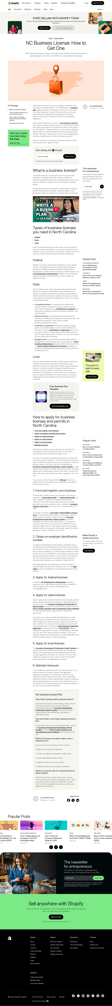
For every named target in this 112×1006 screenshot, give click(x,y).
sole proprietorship (49, 497)
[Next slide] (61, 847)
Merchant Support (56, 942)
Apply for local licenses (43, 442)
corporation (54, 513)
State (37, 240)
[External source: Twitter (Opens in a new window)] (78, 995)
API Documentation (76, 945)
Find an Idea (18, 9)
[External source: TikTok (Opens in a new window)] (93, 995)
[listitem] (56, 832)
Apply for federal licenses (44, 436)
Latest (45, 9)
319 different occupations (65, 309)
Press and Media (35, 951)
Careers (32, 945)
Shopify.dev (74, 942)
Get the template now (60, 406)
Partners (33, 954)
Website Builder (35, 980)
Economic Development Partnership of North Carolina (53, 467)
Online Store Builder (36, 977)
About (32, 942)
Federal (37, 237)
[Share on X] (73, 800)
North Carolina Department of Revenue (52, 346)
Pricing (46, 3)
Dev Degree (74, 948)
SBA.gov (63, 480)
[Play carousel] (56, 847)
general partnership (67, 497)
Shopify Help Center (56, 945)
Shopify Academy (56, 951)
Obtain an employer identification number (50, 433)
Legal (32, 960)
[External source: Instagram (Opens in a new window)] (88, 995)
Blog (9, 9)
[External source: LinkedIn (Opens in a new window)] (97, 995)
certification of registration (59, 330)
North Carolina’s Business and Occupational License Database (56, 609)
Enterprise (54, 3)
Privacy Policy (84, 885)
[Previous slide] (51, 847)
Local (37, 243)
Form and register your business (47, 431)
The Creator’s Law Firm (69, 123)
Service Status (35, 963)
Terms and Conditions (89, 197)
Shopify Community (56, 954)
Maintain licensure (41, 445)
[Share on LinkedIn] (77, 800)
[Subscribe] (102, 186)
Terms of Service (37, 997)
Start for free (97, 3)
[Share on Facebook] (68, 800)
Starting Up (27, 9)
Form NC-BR (63, 628)
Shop (91, 942)
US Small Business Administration (45, 274)
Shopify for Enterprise (97, 948)
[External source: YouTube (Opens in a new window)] (83, 995)
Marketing (37, 9)
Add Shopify (89, 551)
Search (99, 9)
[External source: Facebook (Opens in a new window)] (73, 995)
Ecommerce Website (37, 983)
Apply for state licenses (44, 439)
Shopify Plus (94, 945)
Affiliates (33, 957)
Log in (86, 3)
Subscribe (98, 878)
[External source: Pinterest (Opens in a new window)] (102, 995)
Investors (33, 948)
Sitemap (62, 997)
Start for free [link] (69, 156)
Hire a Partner (54, 948)
